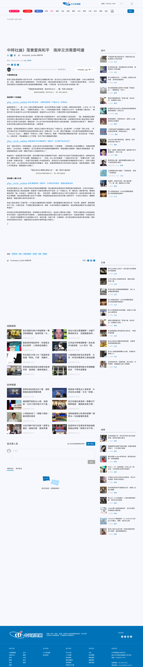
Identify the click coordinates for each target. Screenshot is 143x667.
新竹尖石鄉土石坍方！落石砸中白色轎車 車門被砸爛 (103, 271)
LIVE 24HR (15, 11)
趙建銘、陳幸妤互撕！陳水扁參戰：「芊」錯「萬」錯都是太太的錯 (103, 183)
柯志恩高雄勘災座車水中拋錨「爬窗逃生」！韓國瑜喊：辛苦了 (103, 90)
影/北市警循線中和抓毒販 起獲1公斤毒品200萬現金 (103, 312)
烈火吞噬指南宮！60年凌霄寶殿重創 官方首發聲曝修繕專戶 (103, 193)
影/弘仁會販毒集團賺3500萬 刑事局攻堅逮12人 (103, 354)
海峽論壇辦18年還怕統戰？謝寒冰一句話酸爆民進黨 (59, 417)
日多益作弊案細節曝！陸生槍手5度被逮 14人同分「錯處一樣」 (59, 346)
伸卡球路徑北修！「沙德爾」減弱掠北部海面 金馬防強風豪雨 (103, 80)
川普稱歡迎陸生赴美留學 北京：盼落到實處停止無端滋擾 (59, 358)
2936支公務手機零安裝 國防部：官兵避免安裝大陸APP (103, 142)
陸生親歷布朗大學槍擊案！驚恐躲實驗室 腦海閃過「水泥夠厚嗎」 (14, 334)
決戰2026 (39, 11)
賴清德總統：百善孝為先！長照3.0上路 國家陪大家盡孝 (103, 121)
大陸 (90, 11)
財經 (106, 11)
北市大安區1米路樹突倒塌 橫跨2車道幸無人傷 (103, 281)
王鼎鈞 (29, 60)
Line (128, 637)
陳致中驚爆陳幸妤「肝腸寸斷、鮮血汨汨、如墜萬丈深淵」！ (103, 100)
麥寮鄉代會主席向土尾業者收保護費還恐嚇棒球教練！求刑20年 (103, 111)
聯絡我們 (91, 657)
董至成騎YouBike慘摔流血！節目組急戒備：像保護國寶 (103, 459)
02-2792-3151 (123, 662)
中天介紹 (68, 652)
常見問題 (91, 655)
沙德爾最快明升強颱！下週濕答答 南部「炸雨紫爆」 (103, 173)
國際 (84, 11)
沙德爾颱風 (27, 11)
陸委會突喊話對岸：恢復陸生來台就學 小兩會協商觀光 (14, 346)
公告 (90, 652)
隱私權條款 (69, 660)
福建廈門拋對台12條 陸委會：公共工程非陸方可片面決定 (14, 405)
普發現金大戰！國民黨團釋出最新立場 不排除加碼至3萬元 (103, 162)
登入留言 (91, 444)
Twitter (119, 637)
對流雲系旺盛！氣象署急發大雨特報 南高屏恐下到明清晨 (103, 69)
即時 (46, 11)
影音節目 (46, 655)
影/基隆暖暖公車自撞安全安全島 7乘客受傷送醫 (103, 333)
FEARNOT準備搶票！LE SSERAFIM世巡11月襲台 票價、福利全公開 (103, 521)
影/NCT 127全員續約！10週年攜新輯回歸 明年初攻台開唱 (103, 500)
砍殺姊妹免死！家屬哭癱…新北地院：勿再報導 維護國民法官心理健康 (103, 364)
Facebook (122, 637)
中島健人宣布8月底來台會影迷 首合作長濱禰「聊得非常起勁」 (103, 479)
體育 (73, 11)
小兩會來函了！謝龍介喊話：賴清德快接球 (14, 417)
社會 (62, 11)
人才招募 (68, 655)
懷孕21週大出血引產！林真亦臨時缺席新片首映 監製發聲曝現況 (103, 531)
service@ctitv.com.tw (125, 665)
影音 (95, 11)
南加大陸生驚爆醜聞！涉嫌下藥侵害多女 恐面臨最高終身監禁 (59, 334)
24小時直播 (46, 652)
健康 (100, 11)
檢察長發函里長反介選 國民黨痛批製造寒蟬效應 (14, 393)
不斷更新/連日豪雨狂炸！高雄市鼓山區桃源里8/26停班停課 (103, 59)
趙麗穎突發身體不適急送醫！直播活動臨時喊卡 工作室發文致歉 (103, 448)
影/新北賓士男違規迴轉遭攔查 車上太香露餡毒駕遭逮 (103, 291)
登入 (130, 11)
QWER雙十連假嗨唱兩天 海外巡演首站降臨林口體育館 (103, 510)
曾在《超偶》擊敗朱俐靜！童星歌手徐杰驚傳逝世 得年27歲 (103, 152)
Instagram (125, 637)
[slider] (34, 69)
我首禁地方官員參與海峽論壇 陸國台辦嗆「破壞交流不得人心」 (59, 429)
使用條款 (68, 657)
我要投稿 (91, 662)
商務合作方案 (70, 665)
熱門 (51, 11)
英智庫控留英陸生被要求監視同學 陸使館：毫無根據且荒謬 (14, 370)
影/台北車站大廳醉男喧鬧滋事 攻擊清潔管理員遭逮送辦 (103, 343)
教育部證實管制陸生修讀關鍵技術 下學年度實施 (59, 370)
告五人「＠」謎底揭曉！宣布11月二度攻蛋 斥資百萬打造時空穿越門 (103, 469)
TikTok (131, 637)
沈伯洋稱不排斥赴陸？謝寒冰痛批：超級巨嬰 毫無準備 (14, 429)
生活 (79, 11)
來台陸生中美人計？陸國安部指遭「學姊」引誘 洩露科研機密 (14, 358)
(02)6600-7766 (120, 657)
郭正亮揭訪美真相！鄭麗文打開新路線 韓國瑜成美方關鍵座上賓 (59, 405)
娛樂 (68, 11)
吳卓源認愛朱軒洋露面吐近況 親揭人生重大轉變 (103, 490)
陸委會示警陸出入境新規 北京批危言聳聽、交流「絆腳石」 (59, 393)
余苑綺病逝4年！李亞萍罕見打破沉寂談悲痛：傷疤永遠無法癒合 (103, 438)
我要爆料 (91, 660)
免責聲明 (68, 662)
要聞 (57, 11)
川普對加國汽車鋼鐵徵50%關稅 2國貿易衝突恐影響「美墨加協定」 (103, 131)
